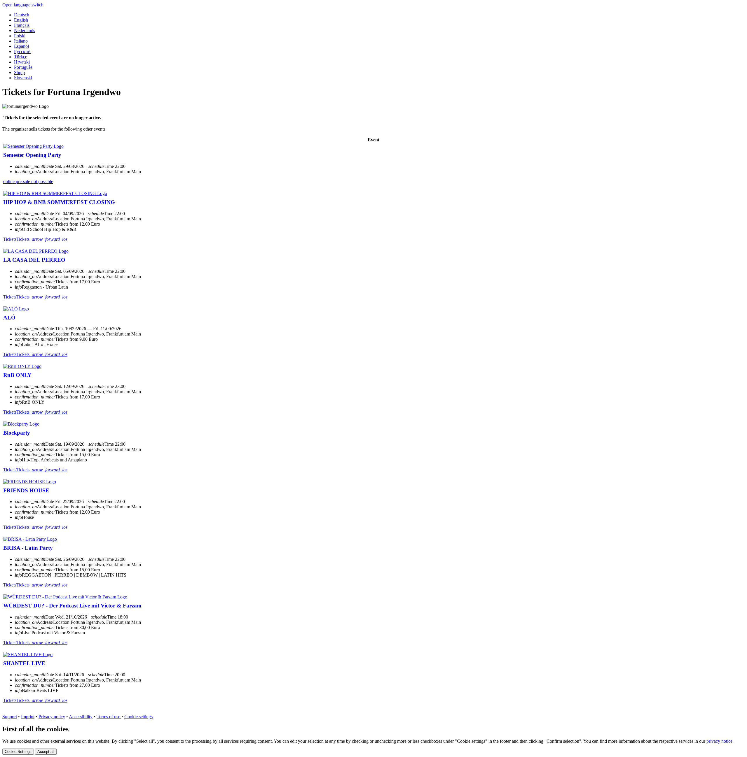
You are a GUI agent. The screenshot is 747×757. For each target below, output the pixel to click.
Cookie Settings (18, 751)
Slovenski (23, 77)
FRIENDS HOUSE (26, 490)
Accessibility (80, 716)
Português (23, 67)
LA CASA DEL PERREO (34, 260)
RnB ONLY (17, 375)
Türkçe (20, 56)
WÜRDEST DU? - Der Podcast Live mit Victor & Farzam (72, 606)
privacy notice (719, 741)
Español (21, 46)
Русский (22, 51)
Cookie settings (138, 716)
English (21, 19)
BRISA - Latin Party (28, 548)
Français (21, 25)
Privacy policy (52, 716)
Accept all (45, 751)
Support (9, 716)
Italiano (21, 40)
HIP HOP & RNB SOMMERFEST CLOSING (59, 202)
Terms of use (109, 716)
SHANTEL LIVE (24, 663)
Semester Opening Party (32, 155)
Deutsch (21, 14)
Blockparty (16, 433)
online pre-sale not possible (28, 181)
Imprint (27, 716)
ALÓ (9, 318)
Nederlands (24, 30)
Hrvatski (22, 61)
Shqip (19, 72)
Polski (19, 35)
